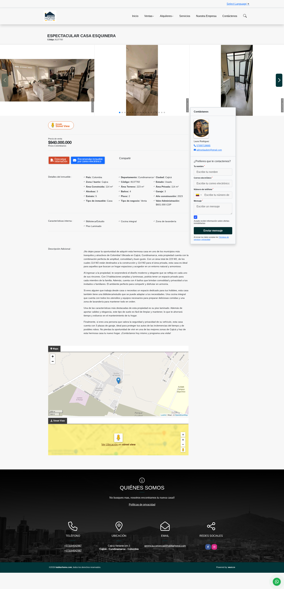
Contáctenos (229, 15)
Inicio (135, 15)
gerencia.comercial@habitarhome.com (165, 545)
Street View (63, 125)
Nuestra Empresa (206, 15)
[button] (119, 112)
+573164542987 (73, 545)
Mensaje (198, 201)
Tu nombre (199, 166)
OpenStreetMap (181, 415)
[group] (47, 80)
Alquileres (166, 15)
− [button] (53, 361)
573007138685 (203, 145)
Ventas (148, 15)
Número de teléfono (203, 189)
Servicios (184, 15)
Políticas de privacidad (142, 504)
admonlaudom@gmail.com (209, 150)
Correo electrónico (203, 178)
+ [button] (53, 356)
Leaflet (163, 415)
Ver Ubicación (109, 444)
